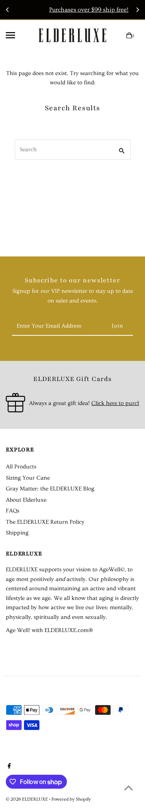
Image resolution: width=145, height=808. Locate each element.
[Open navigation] (19, 35)
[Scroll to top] (128, 787)
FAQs (12, 510)
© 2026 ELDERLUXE (27, 799)
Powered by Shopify (71, 799)
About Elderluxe (26, 500)
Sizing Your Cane (28, 478)
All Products (21, 466)
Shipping (17, 533)
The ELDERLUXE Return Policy (45, 522)
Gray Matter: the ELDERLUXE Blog (50, 488)
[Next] (137, 9)
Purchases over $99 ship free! (75, 9)
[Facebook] (8, 767)
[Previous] (8, 9)
